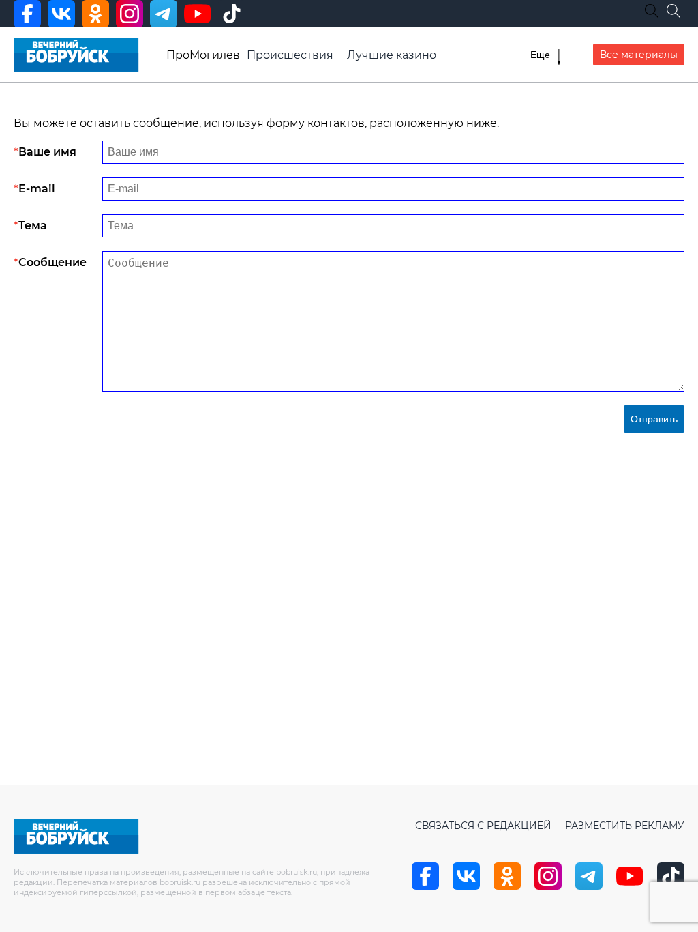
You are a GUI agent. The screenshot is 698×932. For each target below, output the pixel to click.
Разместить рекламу (624, 825)
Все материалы (639, 54)
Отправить (654, 418)
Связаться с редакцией (483, 825)
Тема (32, 225)
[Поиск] (673, 11)
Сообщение (52, 262)
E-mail (36, 188)
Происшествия (290, 54)
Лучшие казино (391, 54)
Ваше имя (47, 151)
